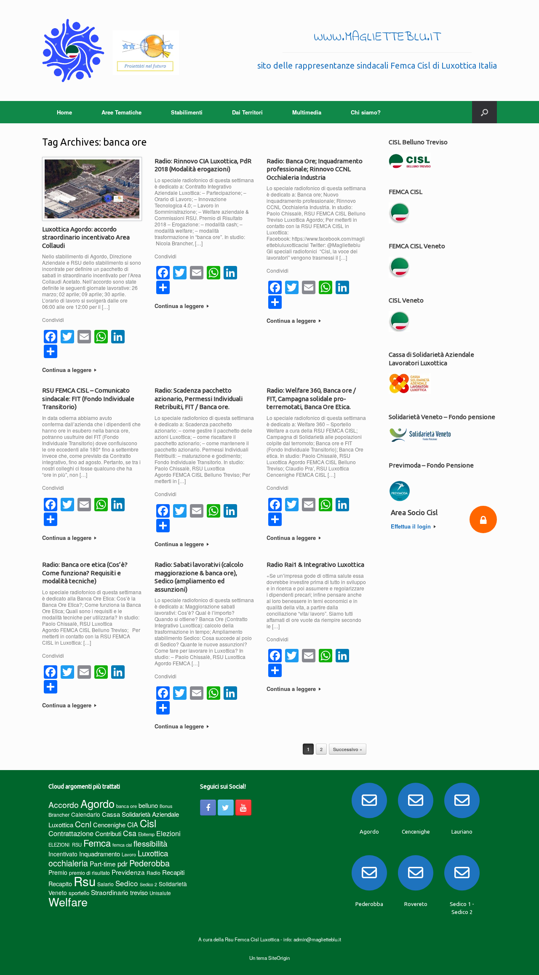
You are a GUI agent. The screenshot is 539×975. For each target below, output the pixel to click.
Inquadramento (99, 853)
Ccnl (83, 823)
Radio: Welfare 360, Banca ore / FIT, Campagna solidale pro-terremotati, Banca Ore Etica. (311, 398)
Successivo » (347, 749)
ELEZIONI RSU (65, 844)
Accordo (63, 804)
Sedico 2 (148, 884)
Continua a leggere (67, 370)
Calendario (85, 814)
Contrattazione (70, 833)
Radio (153, 872)
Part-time (103, 863)
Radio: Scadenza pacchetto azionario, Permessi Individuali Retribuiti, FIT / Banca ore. (199, 398)
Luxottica (153, 852)
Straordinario (109, 892)
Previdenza (128, 872)
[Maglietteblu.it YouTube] (243, 808)
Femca (97, 842)
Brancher (58, 814)
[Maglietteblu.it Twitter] (226, 808)
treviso (139, 892)
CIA (132, 824)
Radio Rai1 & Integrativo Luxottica (315, 564)
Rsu (85, 881)
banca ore (126, 805)
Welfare (68, 901)
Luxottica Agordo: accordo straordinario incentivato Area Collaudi (86, 237)
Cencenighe (109, 824)
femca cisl (122, 845)
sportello (79, 893)
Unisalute (160, 893)
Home (64, 112)
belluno (148, 805)
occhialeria (68, 863)
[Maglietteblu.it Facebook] (208, 808)
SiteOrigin (279, 957)
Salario (105, 883)
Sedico (126, 883)
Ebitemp (146, 834)
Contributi (108, 833)
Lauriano (461, 831)
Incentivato (62, 854)
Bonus (166, 806)
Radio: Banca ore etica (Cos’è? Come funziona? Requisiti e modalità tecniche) (85, 572)
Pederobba (149, 863)
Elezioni (168, 833)
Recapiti (173, 872)
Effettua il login (411, 526)
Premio (57, 872)
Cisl (148, 823)
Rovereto (415, 904)
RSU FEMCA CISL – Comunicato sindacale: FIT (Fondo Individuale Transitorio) (88, 398)
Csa (129, 833)
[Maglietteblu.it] (110, 50)
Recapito (60, 883)
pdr (122, 863)
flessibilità (150, 843)
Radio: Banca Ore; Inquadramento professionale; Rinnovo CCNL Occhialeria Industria (315, 169)
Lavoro (129, 854)
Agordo (97, 803)
